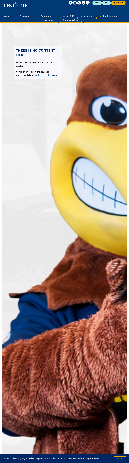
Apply (97, 2)
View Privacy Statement (89, 458)
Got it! (120, 458)
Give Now (119, 2)
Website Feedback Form (46, 75)
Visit (106, 2)
